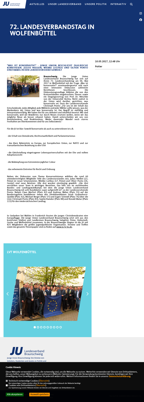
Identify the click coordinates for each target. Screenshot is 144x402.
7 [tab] (54, 327)
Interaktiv (118, 4)
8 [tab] (57, 327)
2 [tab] (38, 327)
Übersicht (44, 381)
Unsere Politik (96, 4)
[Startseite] (29, 352)
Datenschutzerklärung (119, 376)
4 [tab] (44, 327)
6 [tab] (51, 327)
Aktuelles (37, 4)
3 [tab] (41, 327)
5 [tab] (48, 327)
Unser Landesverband (64, 4)
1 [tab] (35, 327)
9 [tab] (60, 327)
